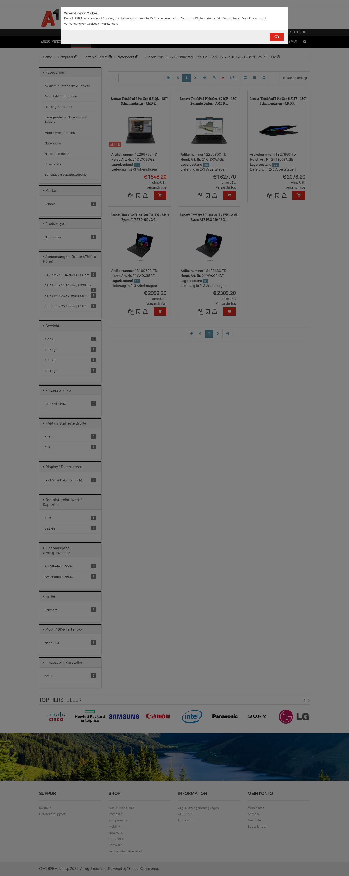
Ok (276, 37)
